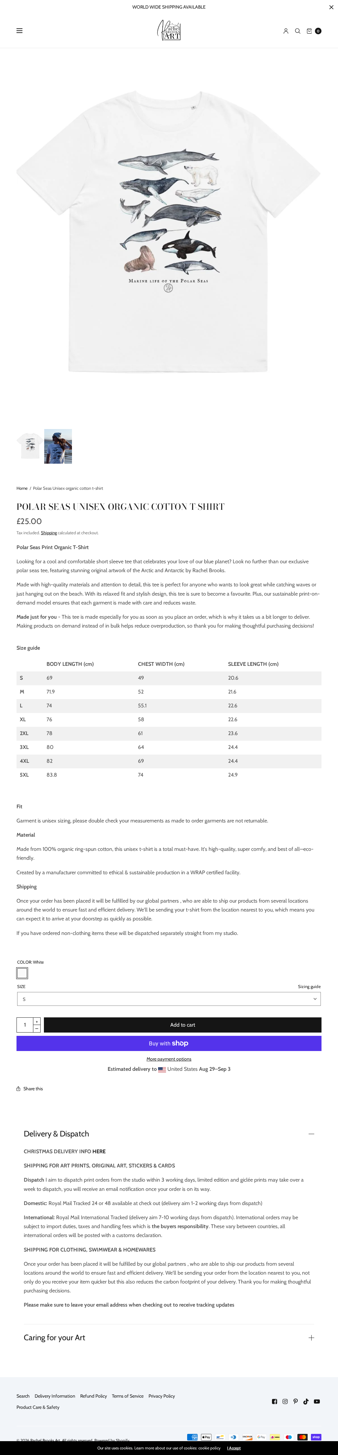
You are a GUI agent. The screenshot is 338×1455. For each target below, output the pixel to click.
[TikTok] (306, 1402)
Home (22, 488)
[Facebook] (275, 1402)
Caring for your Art (54, 1338)
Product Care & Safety (38, 1407)
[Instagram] (285, 1402)
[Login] (286, 31)
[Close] (331, 7)
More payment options (169, 1059)
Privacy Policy (162, 1396)
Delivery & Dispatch (56, 1134)
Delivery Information (55, 1396)
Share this (33, 1088)
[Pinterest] (296, 1402)
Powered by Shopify (111, 1440)
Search (23, 1396)
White (22, 973)
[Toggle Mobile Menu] (24, 31)
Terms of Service (128, 1396)
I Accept (234, 1448)
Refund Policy (93, 1396)
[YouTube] (317, 1402)
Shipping (49, 532)
